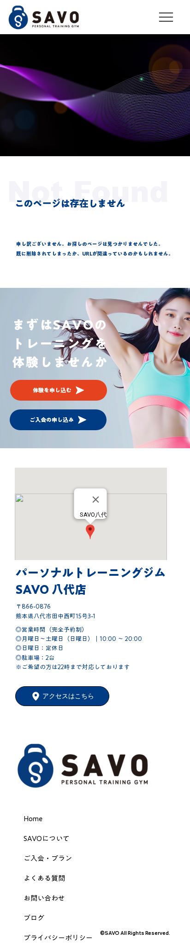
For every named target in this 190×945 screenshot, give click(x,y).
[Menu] (166, 17)
